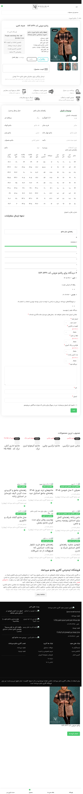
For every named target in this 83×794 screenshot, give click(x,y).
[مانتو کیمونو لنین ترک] (32, 438)
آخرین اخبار (76, 655)
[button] (41, 231)
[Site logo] (40, 7)
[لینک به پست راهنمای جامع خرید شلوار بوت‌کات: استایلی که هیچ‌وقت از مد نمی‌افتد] (40, 538)
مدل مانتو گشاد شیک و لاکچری (15, 519)
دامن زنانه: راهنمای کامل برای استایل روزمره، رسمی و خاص (68, 520)
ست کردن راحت (72, 355)
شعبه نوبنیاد (22, 651)
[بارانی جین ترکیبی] (73, 438)
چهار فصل (15, 57)
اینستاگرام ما (76, 648)
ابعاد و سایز (74, 336)
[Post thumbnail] (31, 612)
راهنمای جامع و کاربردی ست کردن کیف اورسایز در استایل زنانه (15, 493)
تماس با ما (49, 662)
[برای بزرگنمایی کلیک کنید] (74, 58)
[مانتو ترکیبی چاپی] (53, 438)
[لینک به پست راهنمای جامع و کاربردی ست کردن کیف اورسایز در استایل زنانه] (14, 484)
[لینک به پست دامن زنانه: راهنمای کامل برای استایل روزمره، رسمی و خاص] (67, 511)
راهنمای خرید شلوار (47, 541)
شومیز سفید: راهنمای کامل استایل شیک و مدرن (70, 547)
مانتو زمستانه (32, 34)
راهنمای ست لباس (62, 514)
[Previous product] (6, 18)
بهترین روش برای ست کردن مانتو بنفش (42, 521)
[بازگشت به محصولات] (4, 18)
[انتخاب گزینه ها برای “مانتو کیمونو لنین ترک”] (37, 441)
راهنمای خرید (75, 487)
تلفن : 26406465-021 (73, 624)
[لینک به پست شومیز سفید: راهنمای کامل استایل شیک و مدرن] (67, 538)
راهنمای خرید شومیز (66, 487)
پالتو (41, 32)
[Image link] (61, 608)
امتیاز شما (74, 319)
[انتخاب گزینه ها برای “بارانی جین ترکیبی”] (77, 441)
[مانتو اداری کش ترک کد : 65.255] (12, 438)
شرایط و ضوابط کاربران (45, 655)
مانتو (52, 570)
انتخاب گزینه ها (73, 734)
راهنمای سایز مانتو (67, 232)
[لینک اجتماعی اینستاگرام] (40, 1)
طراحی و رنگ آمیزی (71, 345)
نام (75, 388)
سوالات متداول (48, 648)
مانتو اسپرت (72, 18)
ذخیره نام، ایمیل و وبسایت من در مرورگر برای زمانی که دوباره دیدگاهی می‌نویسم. (49, 405)
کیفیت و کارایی (72, 326)
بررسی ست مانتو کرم (19, 637)
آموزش (77, 514)
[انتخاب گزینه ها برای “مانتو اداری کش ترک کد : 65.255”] (17, 441)
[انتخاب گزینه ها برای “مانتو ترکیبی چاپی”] (57, 441)
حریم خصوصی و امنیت (45, 651)
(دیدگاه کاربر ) (12, 32)
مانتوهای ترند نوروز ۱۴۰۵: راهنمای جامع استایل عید (41, 492)
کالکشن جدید (76, 651)
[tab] (66, 110)
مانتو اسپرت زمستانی (37, 33)
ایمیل (74, 396)
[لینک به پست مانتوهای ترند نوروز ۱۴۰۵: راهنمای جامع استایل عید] (40, 484)
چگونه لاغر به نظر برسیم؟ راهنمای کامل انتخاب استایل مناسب (12, 629)
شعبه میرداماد (21, 648)
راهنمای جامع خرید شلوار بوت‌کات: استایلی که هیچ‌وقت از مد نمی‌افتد (41, 547)
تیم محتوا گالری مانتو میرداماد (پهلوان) (67, 497)
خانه (80, 18)
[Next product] (1, 18)
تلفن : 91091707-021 (73, 636)
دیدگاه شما (73, 364)
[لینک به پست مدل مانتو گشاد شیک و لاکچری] (14, 511)
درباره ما (50, 659)
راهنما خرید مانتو (47, 487)
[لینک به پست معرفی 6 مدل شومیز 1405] (67, 484)
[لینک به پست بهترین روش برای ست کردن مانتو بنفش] (40, 512)
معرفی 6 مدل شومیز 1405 (68, 490)
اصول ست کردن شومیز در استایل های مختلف (14, 612)
